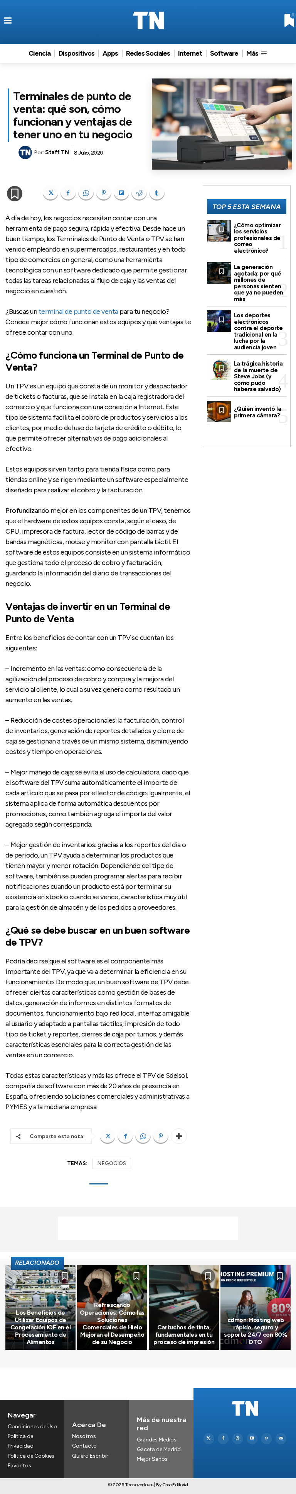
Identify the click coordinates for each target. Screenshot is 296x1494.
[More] (179, 1136)
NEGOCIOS (111, 1163)
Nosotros (84, 1436)
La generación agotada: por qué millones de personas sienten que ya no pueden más (258, 283)
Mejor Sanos (152, 1459)
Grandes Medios (157, 1439)
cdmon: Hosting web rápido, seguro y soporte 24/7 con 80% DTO (255, 1331)
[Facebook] (68, 193)
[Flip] (121, 193)
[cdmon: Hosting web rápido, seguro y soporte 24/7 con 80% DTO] (255, 1307)
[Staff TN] (26, 152)
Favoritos (19, 1465)
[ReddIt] (139, 193)
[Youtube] (252, 1438)
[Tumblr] (157, 193)
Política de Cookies (31, 1456)
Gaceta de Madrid (159, 1449)
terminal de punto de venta (78, 311)
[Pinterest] (103, 193)
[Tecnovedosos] (148, 20)
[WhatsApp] (86, 193)
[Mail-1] (281, 1438)
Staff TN (57, 152)
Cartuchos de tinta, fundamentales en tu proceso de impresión (183, 1335)
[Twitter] (209, 1438)
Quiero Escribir (90, 1456)
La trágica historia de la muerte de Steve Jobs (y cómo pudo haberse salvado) (258, 376)
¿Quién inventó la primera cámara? (257, 412)
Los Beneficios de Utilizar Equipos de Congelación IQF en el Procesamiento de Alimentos (40, 1327)
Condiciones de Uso (32, 1426)
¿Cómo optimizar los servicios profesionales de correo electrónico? (257, 238)
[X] (50, 193)
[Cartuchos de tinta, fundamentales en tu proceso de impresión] (184, 1307)
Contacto (84, 1446)
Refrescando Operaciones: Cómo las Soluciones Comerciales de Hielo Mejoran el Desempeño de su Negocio (112, 1323)
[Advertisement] (148, 1228)
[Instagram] (237, 1438)
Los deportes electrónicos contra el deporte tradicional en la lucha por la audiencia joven (258, 331)
